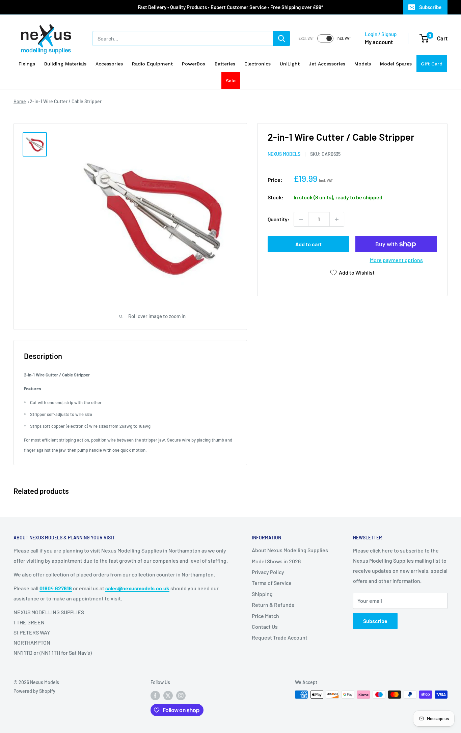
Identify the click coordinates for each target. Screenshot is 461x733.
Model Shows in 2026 (276, 561)
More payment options (396, 260)
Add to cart (308, 244)
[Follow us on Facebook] (155, 695)
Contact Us (265, 626)
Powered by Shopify (34, 691)
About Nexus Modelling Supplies (290, 550)
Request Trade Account (279, 637)
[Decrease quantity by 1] (301, 219)
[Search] (281, 38)
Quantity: (279, 219)
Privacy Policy (268, 572)
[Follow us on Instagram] (181, 695)
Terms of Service (272, 583)
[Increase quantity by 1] (337, 219)
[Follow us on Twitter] (168, 695)
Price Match (265, 616)
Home (19, 101)
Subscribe (430, 7)
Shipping (262, 594)
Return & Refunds (273, 604)
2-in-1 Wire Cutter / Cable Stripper (66, 101)
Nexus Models (284, 154)
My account (379, 41)
